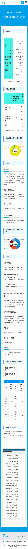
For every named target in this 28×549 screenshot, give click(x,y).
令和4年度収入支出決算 (11, 507)
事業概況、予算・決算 (14, 12)
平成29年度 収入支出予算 (12, 466)
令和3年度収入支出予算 (11, 486)
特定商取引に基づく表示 (21, 541)
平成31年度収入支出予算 (12, 477)
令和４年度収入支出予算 (12, 488)
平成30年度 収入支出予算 (12, 472)
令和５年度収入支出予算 (12, 491)
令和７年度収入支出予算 (12, 497)
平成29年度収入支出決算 (12, 469)
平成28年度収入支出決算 (12, 464)
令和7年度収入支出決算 (11, 516)
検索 (22, 2)
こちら (13, 130)
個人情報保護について (7, 541)
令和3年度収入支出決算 (11, 505)
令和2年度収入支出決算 (11, 502)
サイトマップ (14, 542)
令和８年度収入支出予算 (12, 499)
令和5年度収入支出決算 (11, 510)
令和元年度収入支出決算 (12, 480)
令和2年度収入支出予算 (11, 483)
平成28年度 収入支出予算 (12, 458)
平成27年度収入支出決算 (12, 455)
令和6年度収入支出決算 (11, 513)
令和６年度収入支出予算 (12, 494)
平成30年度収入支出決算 (12, 475)
